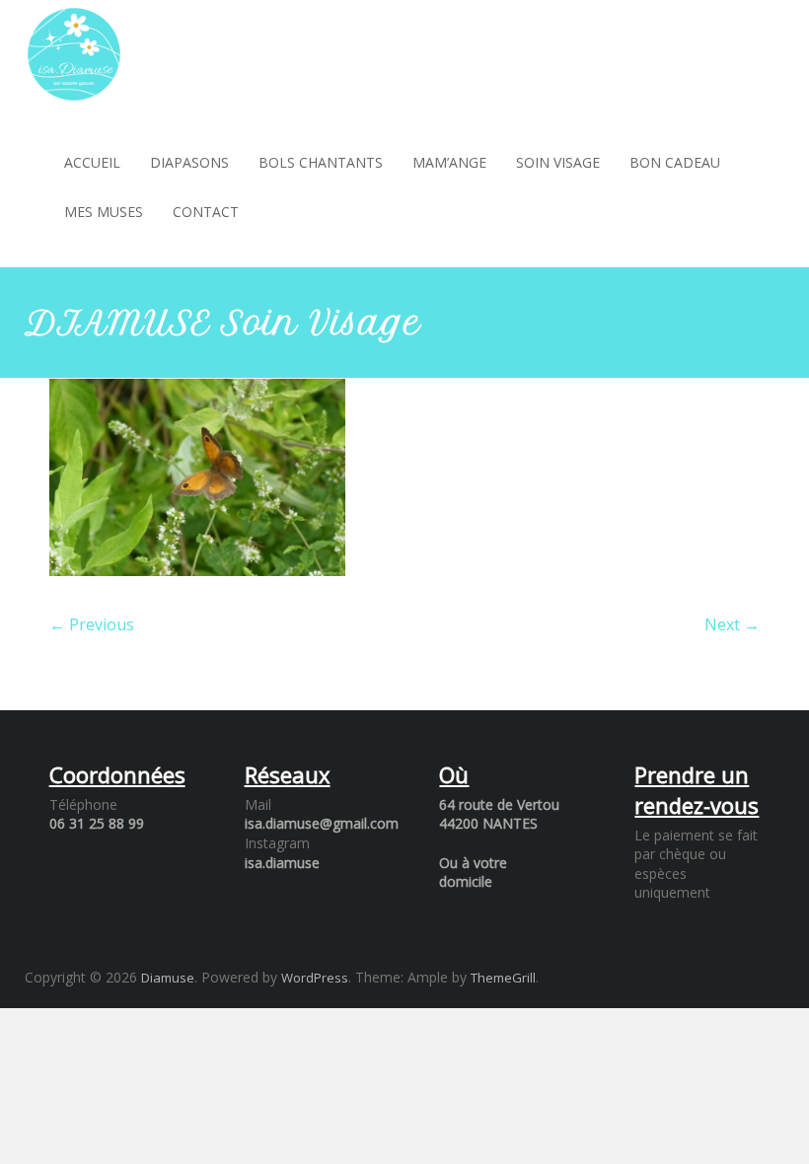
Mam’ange (449, 162)
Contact (206, 211)
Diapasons (189, 162)
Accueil (92, 162)
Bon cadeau (674, 162)
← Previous (91, 624)
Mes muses (103, 211)
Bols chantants (320, 162)
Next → (732, 624)
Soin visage (558, 162)
